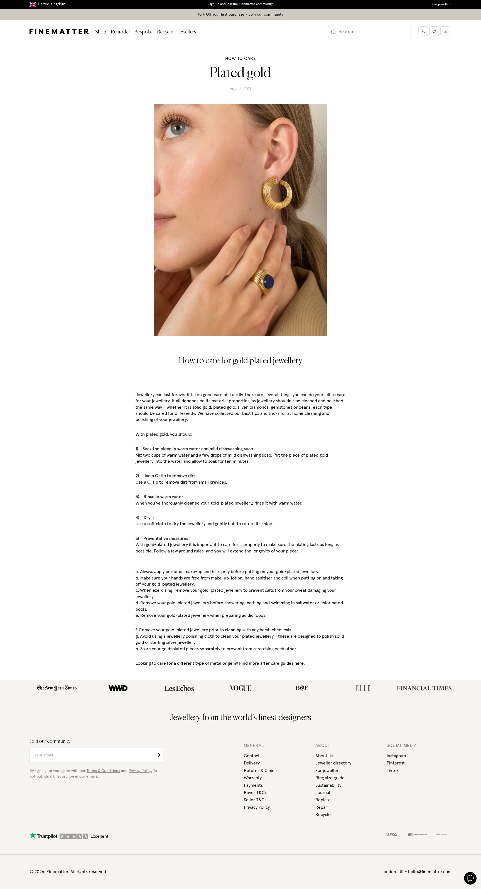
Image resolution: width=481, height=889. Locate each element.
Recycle (165, 32)
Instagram (396, 756)
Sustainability (328, 785)
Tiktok (393, 770)
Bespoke (143, 32)
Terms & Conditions (103, 771)
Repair (321, 807)
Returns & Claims (261, 770)
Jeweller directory (333, 763)
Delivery (252, 763)
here (299, 663)
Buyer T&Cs (255, 792)
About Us (324, 756)
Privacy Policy (257, 807)
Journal (322, 792)
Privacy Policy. (140, 771)
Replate (323, 800)
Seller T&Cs (255, 800)
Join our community (266, 14)
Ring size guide (330, 778)
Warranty (253, 778)
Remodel (120, 32)
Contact (252, 756)
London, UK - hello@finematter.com (416, 871)
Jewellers (187, 32)
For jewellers (441, 4)
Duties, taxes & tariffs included (240, 4)
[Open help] (470, 878)
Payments (253, 785)
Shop (100, 32)
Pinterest (396, 763)
